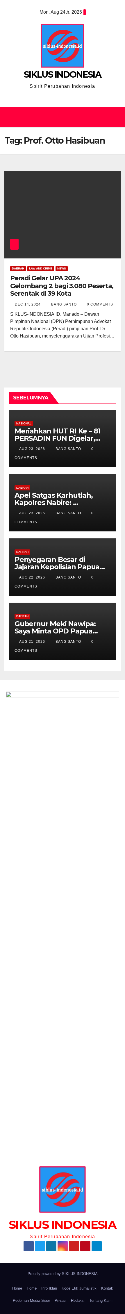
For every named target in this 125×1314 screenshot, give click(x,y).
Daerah (18, 268)
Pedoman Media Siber (31, 1300)
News (61, 268)
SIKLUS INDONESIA (62, 74)
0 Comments (100, 304)
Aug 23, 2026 (32, 449)
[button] (60, 117)
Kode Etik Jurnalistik (79, 1288)
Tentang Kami (100, 1300)
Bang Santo (63, 304)
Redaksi (78, 1300)
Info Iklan (49, 1288)
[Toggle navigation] (114, 117)
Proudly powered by (45, 1274)
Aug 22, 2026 (32, 577)
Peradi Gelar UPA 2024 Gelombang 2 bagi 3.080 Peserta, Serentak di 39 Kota (61, 285)
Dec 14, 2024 (28, 304)
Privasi (60, 1300)
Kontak (107, 1288)
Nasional (23, 423)
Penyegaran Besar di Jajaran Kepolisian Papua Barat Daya (57, 566)
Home (17, 1288)
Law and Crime (40, 268)
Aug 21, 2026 (32, 642)
